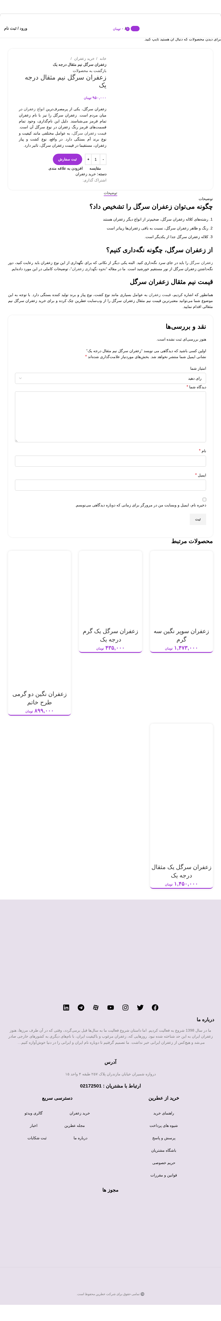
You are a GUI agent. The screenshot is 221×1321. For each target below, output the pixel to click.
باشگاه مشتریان (163, 1150)
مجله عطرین (74, 1125)
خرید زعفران (80, 1113)
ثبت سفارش (67, 159)
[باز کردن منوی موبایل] (214, 28)
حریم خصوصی (163, 1163)
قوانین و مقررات (163, 1175)
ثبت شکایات (37, 1138)
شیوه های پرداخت (164, 1125)
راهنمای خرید (163, 1113)
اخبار (33, 1125)
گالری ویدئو (34, 1113)
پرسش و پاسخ (163, 1138)
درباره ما (80, 1138)
